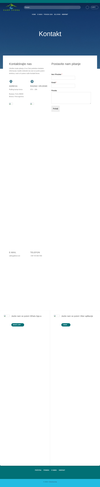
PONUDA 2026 (48, 14)
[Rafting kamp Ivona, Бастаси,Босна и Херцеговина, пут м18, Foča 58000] (85, 1)
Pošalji (55, 109)
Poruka (54, 90)
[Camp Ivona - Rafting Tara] (11, 7)
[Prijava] (87, 7)
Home (34, 14)
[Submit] (78, 7)
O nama (39, 14)
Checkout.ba (53, 482)
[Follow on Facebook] (95, 1)
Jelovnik (57, 14)
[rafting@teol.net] (89, 1)
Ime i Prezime (56, 74)
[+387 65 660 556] (93, 1)
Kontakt (65, 14)
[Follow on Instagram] (97, 1)
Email (54, 82)
